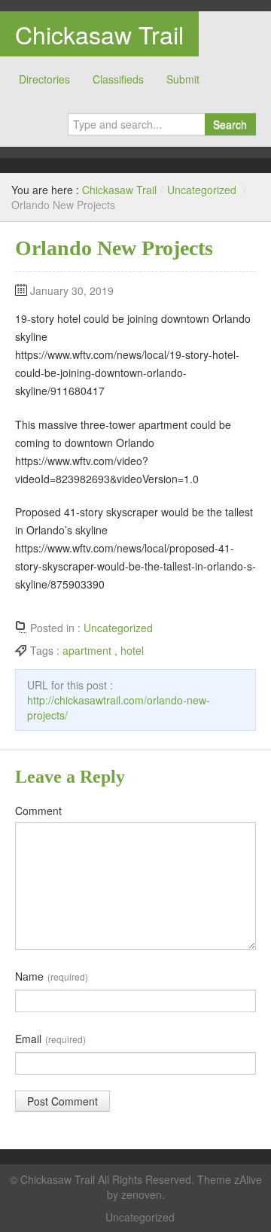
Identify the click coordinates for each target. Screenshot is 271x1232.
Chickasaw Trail (99, 34)
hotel (132, 650)
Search (230, 124)
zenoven (141, 1194)
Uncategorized (201, 189)
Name (51, 976)
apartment (86, 650)
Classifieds (118, 79)
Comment (38, 810)
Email (50, 1038)
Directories (44, 79)
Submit (182, 79)
